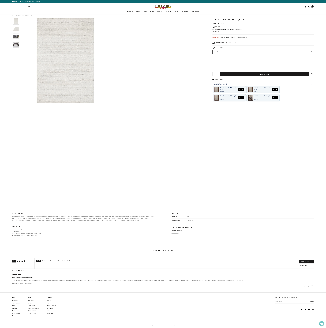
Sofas (138, 11)
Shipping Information (177, 231)
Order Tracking (16, 313)
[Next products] (312, 84)
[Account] (308, 7)
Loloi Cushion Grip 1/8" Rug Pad (228, 96)
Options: (217, 48)
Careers (48, 310)
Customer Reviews (51, 305)
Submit (312, 301)
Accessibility (50, 313)
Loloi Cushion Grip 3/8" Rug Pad (262, 87)
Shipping (14, 308)
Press (48, 303)
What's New (195, 11)
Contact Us (15, 300)
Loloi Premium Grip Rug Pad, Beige (262, 96)
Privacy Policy (152, 325)
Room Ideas (185, 11)
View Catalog (31, 300)
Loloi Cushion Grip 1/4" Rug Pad (228, 87)
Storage (168, 11)
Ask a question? (219, 79)
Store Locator (15, 310)
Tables (152, 11)
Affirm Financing (32, 310)
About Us (49, 300)
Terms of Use (161, 325)
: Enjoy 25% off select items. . (26, 1)
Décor (176, 11)
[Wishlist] (305, 7)
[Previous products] (308, 84)
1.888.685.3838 (16, 303)
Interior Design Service (33, 308)
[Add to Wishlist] (312, 74)
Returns (14, 305)
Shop (13, 15)
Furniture (130, 11)
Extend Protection (32, 313)
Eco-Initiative (50, 308)
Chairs (145, 11)
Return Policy (175, 233)
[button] (16, 21)
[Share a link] (213, 80)
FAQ (13, 315)
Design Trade (31, 305)
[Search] (29, 7)
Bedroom (160, 11)
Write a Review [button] (306, 261)
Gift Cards (30, 303)
